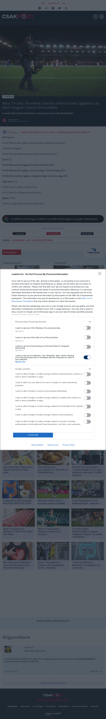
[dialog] (53, 359)
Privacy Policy (69, 445)
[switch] (87, 328)
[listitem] (53, 321)
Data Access (53, 445)
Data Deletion (37, 445)
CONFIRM (33, 435)
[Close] (100, 274)
